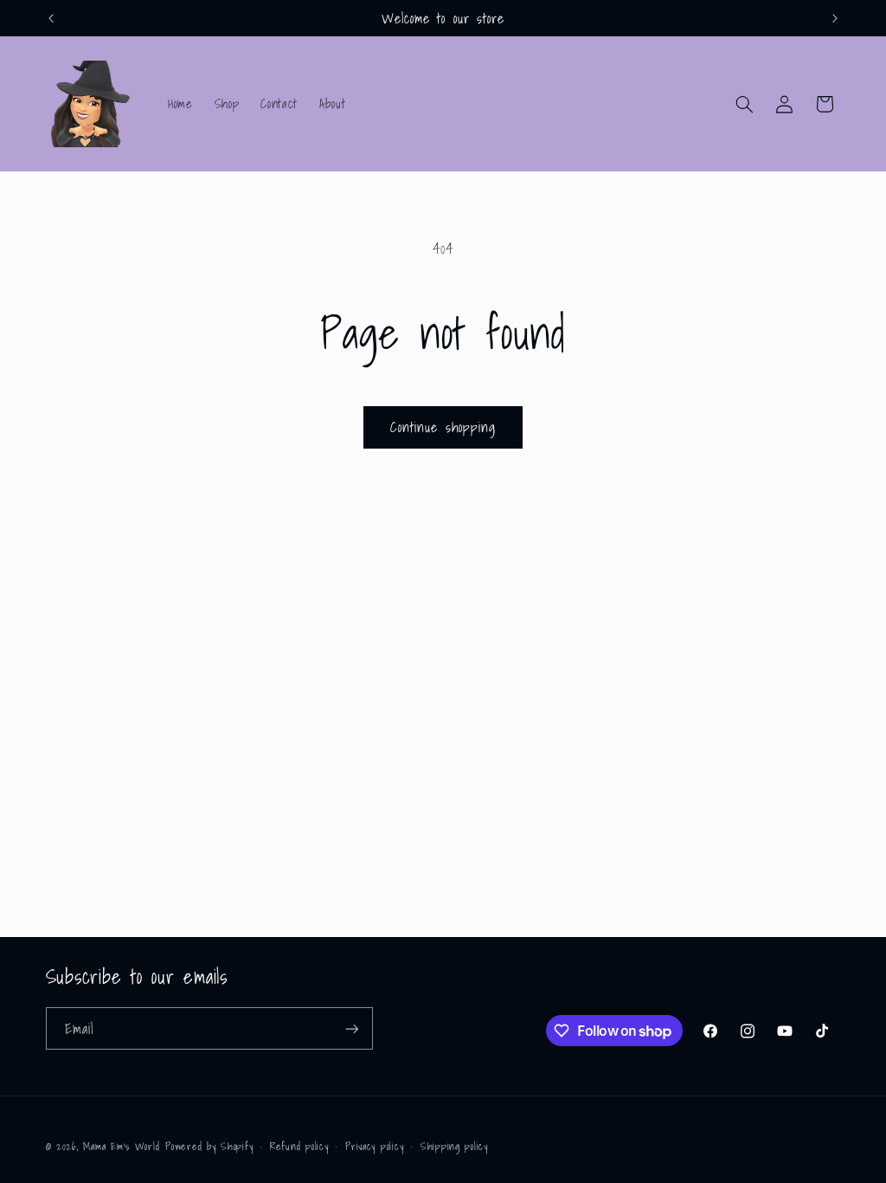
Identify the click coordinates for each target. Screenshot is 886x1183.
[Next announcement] (835, 18)
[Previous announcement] (51, 18)
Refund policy (299, 1146)
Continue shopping (443, 427)
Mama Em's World (121, 1146)
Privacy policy (374, 1146)
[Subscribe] (351, 1028)
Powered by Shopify (209, 1146)
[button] (744, 104)
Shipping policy (454, 1146)
